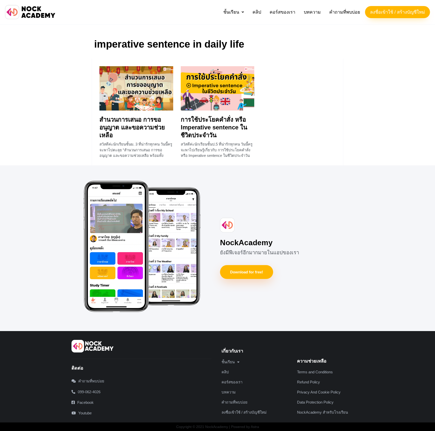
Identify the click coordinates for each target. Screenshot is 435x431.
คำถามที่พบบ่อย (344, 12)
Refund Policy (308, 382)
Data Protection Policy (315, 402)
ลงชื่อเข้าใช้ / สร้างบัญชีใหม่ (397, 12)
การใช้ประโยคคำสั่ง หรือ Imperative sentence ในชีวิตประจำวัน (214, 127)
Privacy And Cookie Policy (319, 392)
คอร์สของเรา (282, 12)
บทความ (312, 12)
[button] (234, 12)
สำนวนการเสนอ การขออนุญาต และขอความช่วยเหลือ (132, 127)
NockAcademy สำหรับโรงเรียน (322, 412)
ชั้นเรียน (231, 12)
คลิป (256, 12)
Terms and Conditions (315, 372)
